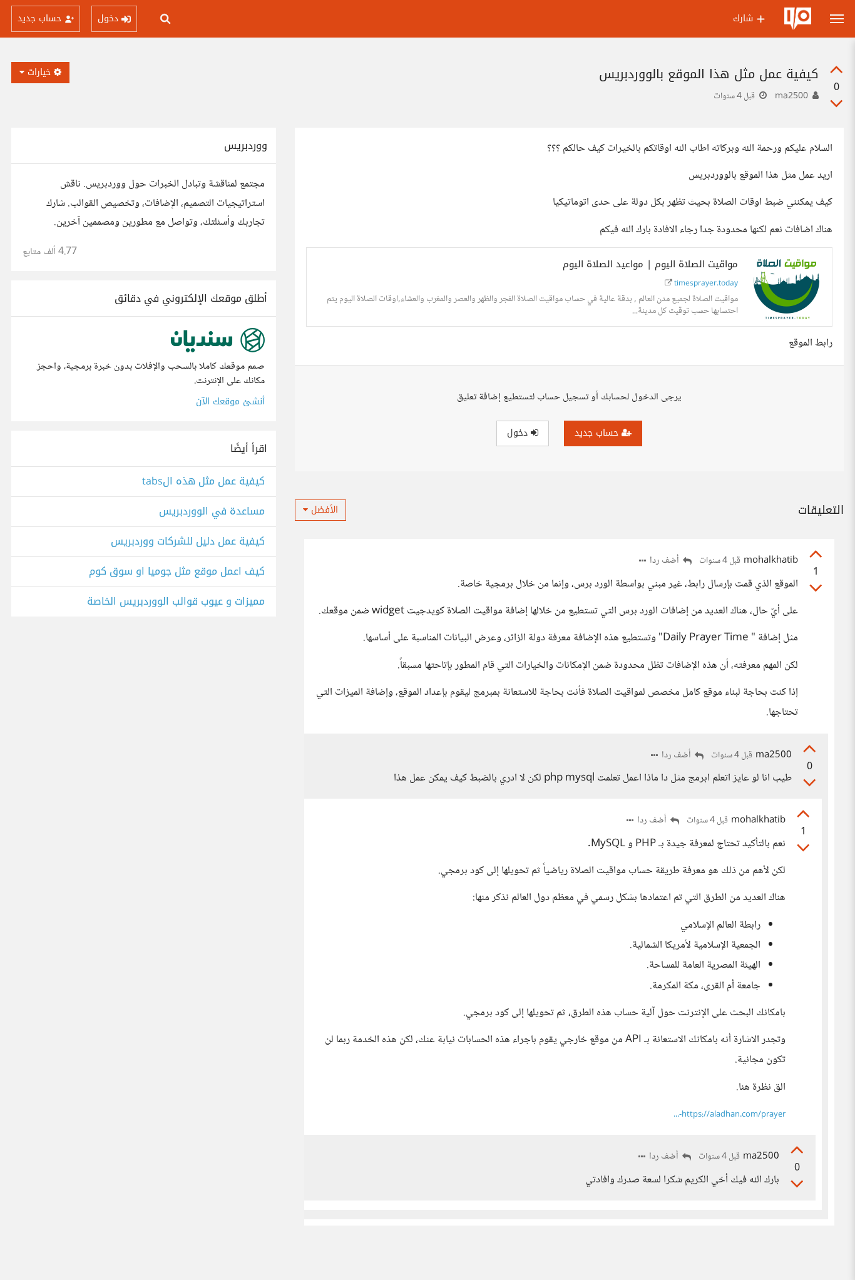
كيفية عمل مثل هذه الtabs (203, 481)
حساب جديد (598, 432)
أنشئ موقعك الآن (230, 401)
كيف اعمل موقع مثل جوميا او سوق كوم (177, 572)
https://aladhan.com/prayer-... (729, 1115)
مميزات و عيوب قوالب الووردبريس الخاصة (176, 602)
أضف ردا (665, 561)
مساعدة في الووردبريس (212, 511)
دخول (519, 432)
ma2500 (791, 96)
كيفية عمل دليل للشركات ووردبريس (188, 542)
